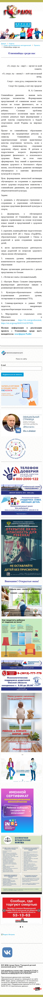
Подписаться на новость (12, 374)
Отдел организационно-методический (17, 45)
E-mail (3, 365)
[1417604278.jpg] (21, 910)
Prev (4, 910)
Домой (3, 43)
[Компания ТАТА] (37, 990)
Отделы (11, 43)
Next (39, 910)
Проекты (37, 45)
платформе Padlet (23, 334)
